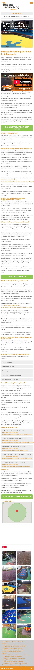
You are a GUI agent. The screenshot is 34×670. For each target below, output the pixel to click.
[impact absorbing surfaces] (11, 6)
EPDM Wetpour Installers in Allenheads (13, 650)
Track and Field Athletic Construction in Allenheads (16, 655)
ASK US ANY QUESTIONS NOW (17, 497)
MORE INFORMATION (17, 277)
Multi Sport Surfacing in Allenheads (12, 656)
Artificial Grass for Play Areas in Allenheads (14, 645)
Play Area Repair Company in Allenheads (13, 665)
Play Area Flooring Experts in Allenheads (14, 658)
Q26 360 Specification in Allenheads (11, 651)
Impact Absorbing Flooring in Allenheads (12, 641)
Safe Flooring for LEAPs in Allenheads (13, 661)
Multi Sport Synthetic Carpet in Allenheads (14, 646)
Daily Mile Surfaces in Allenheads (12, 660)
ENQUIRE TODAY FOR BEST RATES (17, 128)
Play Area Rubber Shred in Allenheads (13, 648)
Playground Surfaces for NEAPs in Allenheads (15, 663)
